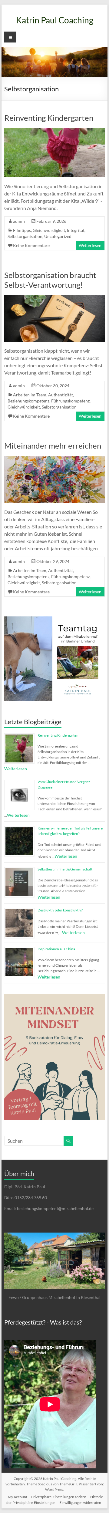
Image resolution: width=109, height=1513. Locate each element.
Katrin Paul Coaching (54, 20)
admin (19, 221)
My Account (17, 1496)
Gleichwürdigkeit (49, 230)
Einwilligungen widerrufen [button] (80, 1502)
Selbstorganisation (25, 236)
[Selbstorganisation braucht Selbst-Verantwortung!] (54, 298)
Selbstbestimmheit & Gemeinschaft (65, 869)
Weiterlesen (90, 245)
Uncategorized (57, 236)
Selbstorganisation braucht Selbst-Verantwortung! (50, 280)
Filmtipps (22, 230)
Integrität (75, 230)
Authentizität (60, 394)
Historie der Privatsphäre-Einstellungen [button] (54, 1499)
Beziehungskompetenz (28, 400)
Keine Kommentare (31, 245)
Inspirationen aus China (56, 949)
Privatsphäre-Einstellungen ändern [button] (58, 1496)
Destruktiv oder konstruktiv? (60, 910)
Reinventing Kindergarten (48, 118)
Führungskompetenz (70, 400)
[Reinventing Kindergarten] (54, 131)
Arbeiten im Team (29, 394)
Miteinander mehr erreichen (52, 445)
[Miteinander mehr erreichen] (54, 459)
